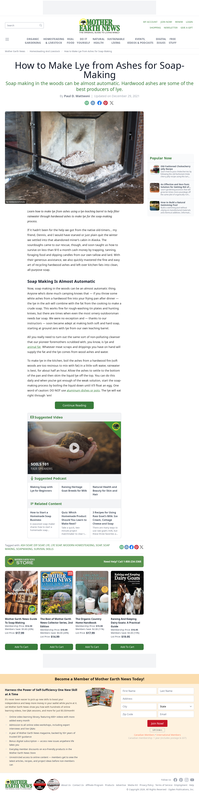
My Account (150, 21)
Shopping (155, 27)
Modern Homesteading (79, 545)
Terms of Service (163, 785)
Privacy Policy (146, 785)
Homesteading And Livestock (45, 51)
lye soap (56, 545)
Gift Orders (157, 730)
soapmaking (24, 549)
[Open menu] (7, 39)
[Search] (40, 25)
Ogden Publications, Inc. (181, 789)
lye (48, 545)
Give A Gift (187, 27)
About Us (66, 785)
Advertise (121, 785)
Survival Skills (43, 549)
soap (99, 545)
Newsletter (171, 27)
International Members (169, 734)
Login (189, 21)
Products (109, 785)
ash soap (26, 545)
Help (191, 785)
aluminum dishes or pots (83, 390)
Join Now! (166, 21)
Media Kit (133, 785)
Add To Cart (21, 647)
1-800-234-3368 (132, 561)
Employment (180, 785)
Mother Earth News (15, 51)
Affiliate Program (94, 785)
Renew (179, 21)
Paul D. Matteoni (77, 96)
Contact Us (78, 785)
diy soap (39, 545)
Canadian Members (144, 734)
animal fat (34, 347)
